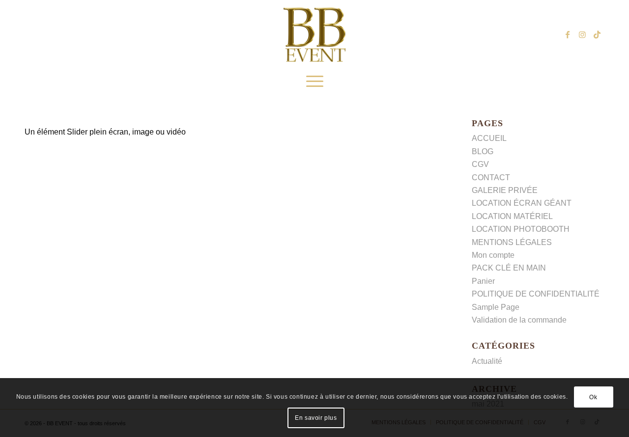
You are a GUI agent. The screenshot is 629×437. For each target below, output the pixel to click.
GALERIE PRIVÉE (505, 190)
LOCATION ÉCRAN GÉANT (522, 203)
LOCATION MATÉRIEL (512, 216)
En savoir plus (316, 417)
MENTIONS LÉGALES (512, 242)
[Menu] (315, 81)
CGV (480, 164)
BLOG (482, 151)
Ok (593, 397)
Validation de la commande (519, 320)
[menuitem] (315, 81)
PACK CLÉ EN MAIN (509, 268)
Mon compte (493, 255)
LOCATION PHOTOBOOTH (521, 229)
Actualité (487, 361)
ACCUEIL (489, 138)
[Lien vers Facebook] (567, 34)
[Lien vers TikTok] (597, 34)
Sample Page (495, 307)
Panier (483, 281)
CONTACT (491, 177)
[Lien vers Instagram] (582, 34)
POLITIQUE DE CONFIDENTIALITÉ (536, 294)
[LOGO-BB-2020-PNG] (314, 34)
